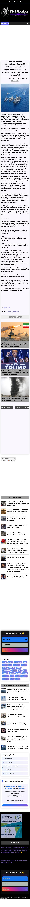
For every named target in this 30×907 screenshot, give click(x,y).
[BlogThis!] (13, 81)
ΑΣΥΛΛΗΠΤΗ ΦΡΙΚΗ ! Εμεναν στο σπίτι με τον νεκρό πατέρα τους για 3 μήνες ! (18, 691)
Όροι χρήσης (7, 769)
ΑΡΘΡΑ (17, 676)
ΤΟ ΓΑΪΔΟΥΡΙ (5, 676)
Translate (12, 460)
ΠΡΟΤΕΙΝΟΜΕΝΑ (16, 311)
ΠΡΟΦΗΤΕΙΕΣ (24, 676)
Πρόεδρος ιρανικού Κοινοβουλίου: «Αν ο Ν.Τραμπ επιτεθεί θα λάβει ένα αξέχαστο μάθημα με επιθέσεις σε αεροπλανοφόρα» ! (14, 344)
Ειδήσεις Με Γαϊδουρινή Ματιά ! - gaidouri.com (14, 898)
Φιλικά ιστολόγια (8, 758)
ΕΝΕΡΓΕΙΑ (25, 673)
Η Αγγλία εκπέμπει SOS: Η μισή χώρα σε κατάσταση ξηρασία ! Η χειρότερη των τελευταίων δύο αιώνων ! (17, 511)
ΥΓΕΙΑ (10, 665)
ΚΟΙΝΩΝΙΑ (18, 667)
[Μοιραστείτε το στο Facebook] (16, 81)
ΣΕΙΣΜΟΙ (18, 678)
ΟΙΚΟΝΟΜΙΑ (11, 667)
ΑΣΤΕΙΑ (24, 670)
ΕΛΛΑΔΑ (4, 662)
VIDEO (25, 662)
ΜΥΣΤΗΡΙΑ (24, 665)
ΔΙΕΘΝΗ (12, 678)
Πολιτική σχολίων (8, 773)
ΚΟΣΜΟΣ (9, 311)
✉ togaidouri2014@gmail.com (15, 805)
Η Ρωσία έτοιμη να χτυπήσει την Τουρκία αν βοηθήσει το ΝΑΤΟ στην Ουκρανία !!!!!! (17, 518)
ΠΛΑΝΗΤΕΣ (5, 673)
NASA (20, 670)
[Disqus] (15, 432)
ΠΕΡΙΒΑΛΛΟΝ (16, 665)
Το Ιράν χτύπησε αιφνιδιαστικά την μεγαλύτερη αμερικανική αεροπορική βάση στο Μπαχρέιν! (14, 399)
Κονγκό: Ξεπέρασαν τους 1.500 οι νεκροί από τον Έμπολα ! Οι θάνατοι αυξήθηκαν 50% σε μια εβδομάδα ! (17, 550)
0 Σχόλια (24, 78)
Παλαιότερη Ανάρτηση (22, 407)
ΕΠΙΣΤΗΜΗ (14, 670)
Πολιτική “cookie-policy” (10, 766)
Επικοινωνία (7, 762)
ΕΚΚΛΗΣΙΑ (12, 673)
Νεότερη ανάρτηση (6, 407)
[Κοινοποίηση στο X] (15, 81)
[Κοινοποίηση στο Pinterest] (18, 81)
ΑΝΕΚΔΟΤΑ (18, 673)
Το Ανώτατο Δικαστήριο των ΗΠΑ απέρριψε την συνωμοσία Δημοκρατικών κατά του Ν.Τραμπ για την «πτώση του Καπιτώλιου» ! (14, 372)
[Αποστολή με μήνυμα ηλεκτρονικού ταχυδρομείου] (12, 81)
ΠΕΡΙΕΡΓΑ (5, 665)
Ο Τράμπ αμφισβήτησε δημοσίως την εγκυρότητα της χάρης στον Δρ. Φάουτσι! (17, 576)
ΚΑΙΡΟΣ (12, 676)
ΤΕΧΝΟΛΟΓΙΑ (5, 678)
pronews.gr (7, 307)
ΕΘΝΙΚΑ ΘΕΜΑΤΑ (6, 670)
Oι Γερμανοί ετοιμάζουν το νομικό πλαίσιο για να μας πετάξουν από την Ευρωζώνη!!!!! (18, 503)
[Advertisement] (15, 43)
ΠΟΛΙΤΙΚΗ (5, 667)
